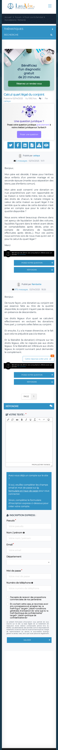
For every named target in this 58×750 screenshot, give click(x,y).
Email (9, 544)
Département (13, 556)
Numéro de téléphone (18, 582)
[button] (8, 419)
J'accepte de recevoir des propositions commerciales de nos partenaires (28, 598)
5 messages (21, 161)
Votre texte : (16, 414)
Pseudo (10, 520)
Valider (27, 640)
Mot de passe (13, 570)
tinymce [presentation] (46, 464)
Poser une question (29, 134)
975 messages (21, 289)
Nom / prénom (14, 532)
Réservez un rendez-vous (29, 83)
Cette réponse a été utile (39, 358)
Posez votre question (31, 263)
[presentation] (8, 419)
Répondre (32, 270)
